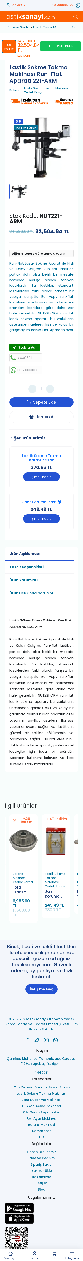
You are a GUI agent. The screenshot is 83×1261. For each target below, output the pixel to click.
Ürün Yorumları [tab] (23, 580)
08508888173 (63, 5)
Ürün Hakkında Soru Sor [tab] (31, 593)
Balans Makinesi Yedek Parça (23, 877)
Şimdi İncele (41, 477)
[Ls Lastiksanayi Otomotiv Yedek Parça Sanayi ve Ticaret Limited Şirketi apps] (41, 1218)
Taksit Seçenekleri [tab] (26, 567)
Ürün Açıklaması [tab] (24, 553)
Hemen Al (45, 417)
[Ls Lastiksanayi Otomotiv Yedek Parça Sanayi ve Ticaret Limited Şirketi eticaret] (41, 1241)
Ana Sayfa (10, 1257)
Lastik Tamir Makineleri (51, 27)
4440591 (19, 5)
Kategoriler (72, 1257)
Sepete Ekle (44, 402)
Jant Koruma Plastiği (41, 502)
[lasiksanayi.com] (27, 1040)
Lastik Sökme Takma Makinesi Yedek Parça (46, 90)
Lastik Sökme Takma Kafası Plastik (41, 458)
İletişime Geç (41, 989)
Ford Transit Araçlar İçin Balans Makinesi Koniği (23, 890)
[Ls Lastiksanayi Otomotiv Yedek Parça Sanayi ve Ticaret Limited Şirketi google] (41, 1208)
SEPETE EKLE (63, 46)
